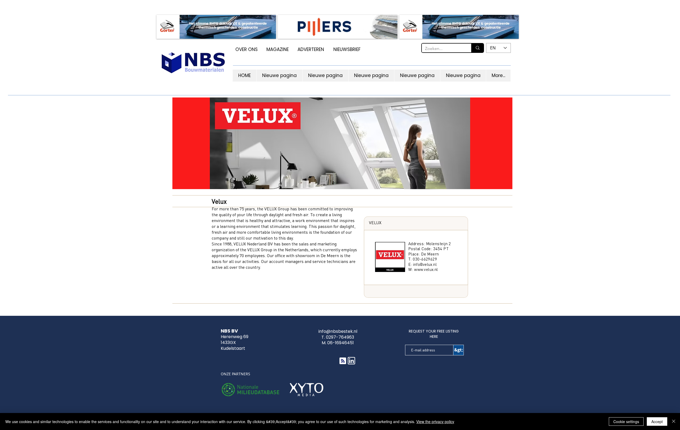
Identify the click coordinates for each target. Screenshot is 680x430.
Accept (657, 421)
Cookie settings (626, 421)
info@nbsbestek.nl (337, 331)
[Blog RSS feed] (342, 361)
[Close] (673, 421)
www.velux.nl (426, 269)
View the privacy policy (435, 421)
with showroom (300, 255)
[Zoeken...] (477, 48)
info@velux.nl (425, 264)
